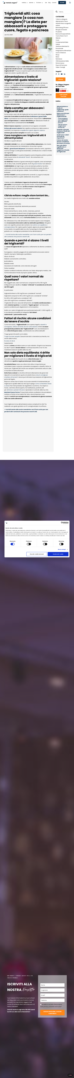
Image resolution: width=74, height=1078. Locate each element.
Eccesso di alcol (9, 341)
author (58, 25)
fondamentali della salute (62, 43)
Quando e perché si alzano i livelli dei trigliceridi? (63, 131)
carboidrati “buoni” (24, 157)
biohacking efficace (62, 27)
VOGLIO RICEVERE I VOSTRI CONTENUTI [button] (52, 1012)
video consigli (60, 67)
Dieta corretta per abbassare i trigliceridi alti (63, 115)
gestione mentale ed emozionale (62, 47)
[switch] (29, 544)
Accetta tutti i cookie (58, 554)
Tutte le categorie (61, 19)
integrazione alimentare (63, 50)
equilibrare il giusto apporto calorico (33, 130)
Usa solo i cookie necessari (37, 554)
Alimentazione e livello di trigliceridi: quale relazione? (63, 109)
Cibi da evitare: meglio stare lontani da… (62, 126)
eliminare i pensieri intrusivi (15, 390)
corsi (57, 40)
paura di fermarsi (61, 65)
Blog (49, 2)
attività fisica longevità (63, 23)
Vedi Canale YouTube (63, 95)
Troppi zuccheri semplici (12, 336)
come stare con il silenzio (61, 37)
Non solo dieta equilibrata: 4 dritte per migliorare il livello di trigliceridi (63, 148)
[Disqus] (28, 432)
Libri (46, 2)
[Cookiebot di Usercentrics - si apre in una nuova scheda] (62, 523)
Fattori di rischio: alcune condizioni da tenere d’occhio (63, 141)
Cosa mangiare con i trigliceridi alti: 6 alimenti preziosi (63, 120)
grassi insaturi (37, 164)
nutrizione (59, 59)
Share (61, 79)
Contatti (54, 2)
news (57, 57)
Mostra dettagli (62, 549)
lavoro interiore (61, 53)
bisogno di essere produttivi (61, 31)
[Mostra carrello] (70, 2)
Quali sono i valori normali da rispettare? (63, 136)
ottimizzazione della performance (62, 62)
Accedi (62, 2)
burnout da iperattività (63, 34)
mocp (57, 55)
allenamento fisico (62, 21)
